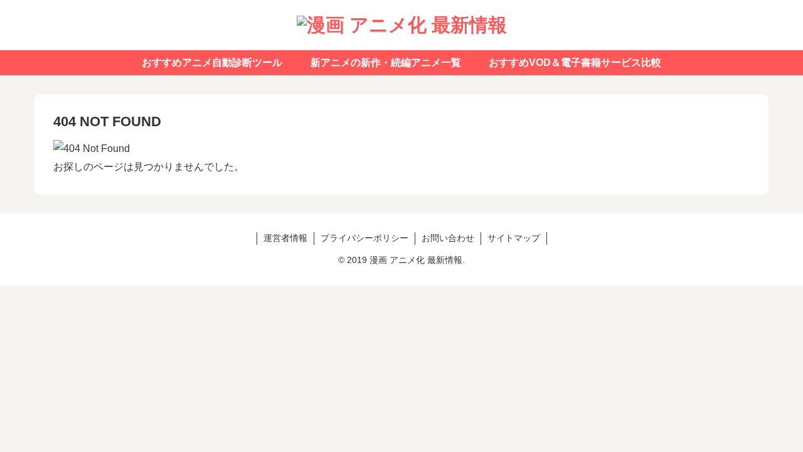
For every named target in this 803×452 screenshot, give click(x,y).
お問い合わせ (448, 238)
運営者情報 (285, 238)
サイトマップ (513, 238)
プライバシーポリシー (364, 238)
